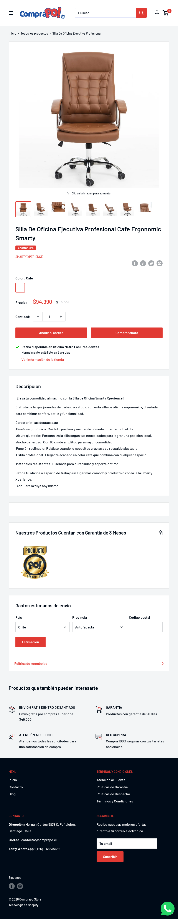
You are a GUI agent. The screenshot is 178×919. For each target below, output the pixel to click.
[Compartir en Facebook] (135, 263)
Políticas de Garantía (112, 787)
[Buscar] (141, 13)
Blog (12, 794)
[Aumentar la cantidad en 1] (60, 316)
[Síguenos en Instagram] (20, 886)
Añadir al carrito (51, 333)
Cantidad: (22, 316)
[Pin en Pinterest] (143, 263)
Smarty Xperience (29, 257)
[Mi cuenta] (157, 12)
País (18, 617)
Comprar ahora (126, 333)
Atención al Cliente (111, 780)
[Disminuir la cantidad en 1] (37, 316)
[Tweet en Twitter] (151, 263)
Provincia (79, 617)
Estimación (30, 642)
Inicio (12, 33)
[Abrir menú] (11, 13)
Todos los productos (34, 33)
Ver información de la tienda (42, 359)
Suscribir (110, 856)
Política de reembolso (30, 663)
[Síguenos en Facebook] (12, 886)
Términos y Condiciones (115, 801)
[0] (165, 12)
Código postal (139, 617)
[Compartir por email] (160, 263)
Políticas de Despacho (113, 794)
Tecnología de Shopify (23, 905)
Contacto (16, 787)
